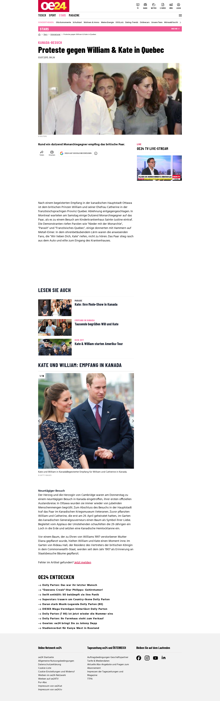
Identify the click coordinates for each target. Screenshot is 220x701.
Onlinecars (145, 22)
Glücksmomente (63, 22)
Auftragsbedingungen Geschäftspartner (107, 657)
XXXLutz (119, 22)
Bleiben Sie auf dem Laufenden (153, 647)
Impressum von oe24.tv (50, 690)
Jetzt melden (82, 563)
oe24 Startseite (46, 657)
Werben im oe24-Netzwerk (52, 675)
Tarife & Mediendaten (98, 661)
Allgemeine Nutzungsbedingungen (56, 661)
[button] (141, 175)
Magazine (74, 15)
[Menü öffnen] (180, 15)
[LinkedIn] (163, 658)
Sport (52, 15)
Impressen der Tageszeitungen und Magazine (105, 673)
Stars (62, 15)
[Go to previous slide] (38, 421)
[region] (86, 429)
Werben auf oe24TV (48, 679)
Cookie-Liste (44, 668)
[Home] (39, 34)
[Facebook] (138, 658)
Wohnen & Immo (91, 22)
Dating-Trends (131, 22)
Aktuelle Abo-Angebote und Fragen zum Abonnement (108, 666)
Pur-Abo (42, 682)
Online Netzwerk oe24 (50, 647)
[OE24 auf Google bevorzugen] (96, 153)
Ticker (42, 15)
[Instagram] (147, 658)
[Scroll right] (180, 22)
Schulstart (77, 22)
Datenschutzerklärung (49, 665)
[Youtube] (155, 658)
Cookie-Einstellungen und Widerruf (56, 672)
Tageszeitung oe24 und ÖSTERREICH (106, 647)
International (55, 34)
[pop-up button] (172, 175)
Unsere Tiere (156, 22)
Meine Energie (107, 22)
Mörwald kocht (171, 22)
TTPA (89, 679)
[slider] (151, 176)
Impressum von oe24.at (50, 686)
